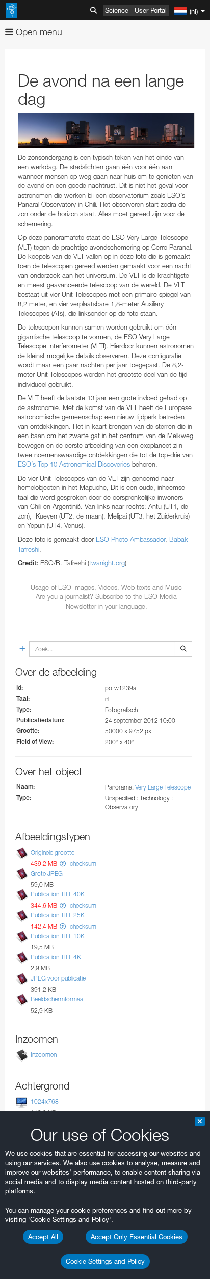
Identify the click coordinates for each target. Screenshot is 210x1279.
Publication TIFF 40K (58, 894)
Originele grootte (52, 852)
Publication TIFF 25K (58, 915)
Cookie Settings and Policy (105, 1261)
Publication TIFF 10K (58, 936)
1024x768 (45, 1101)
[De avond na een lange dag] (106, 130)
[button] (63, 863)
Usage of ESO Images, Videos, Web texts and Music (106, 587)
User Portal (151, 10)
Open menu (37, 31)
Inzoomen (44, 1054)
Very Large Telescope (163, 787)
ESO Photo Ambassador (130, 539)
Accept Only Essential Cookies (136, 1237)
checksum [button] (82, 863)
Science (116, 10)
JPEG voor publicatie (58, 978)
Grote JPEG (47, 873)
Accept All (43, 1237)
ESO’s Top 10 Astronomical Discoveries (74, 464)
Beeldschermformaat (58, 999)
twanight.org (107, 563)
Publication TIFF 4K (56, 957)
